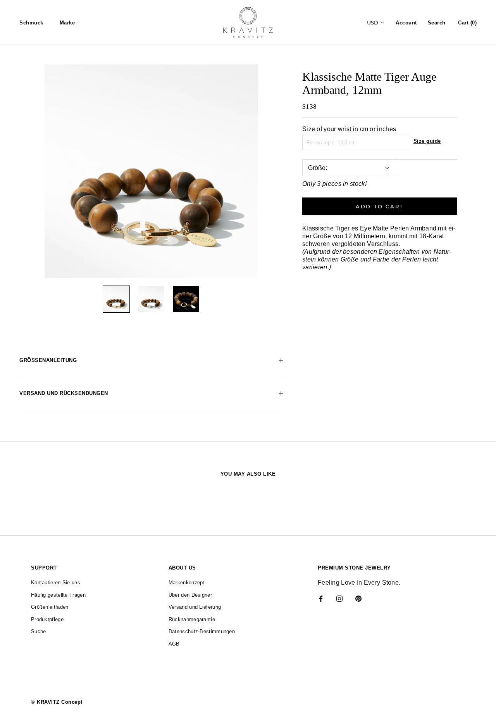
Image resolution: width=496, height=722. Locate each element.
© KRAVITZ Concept (57, 702)
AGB (174, 644)
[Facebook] (321, 598)
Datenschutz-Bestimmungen (202, 631)
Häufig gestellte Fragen (58, 595)
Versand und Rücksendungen (63, 393)
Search (437, 23)
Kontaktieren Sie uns (55, 582)
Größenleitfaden (50, 607)
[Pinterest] (358, 598)
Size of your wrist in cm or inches (349, 129)
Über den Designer (190, 595)
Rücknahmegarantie (192, 619)
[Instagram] (339, 598)
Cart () (467, 23)
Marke (67, 23)
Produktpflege (47, 619)
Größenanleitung (48, 360)
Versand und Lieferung (195, 607)
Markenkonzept (187, 582)
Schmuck (31, 23)
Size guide (427, 141)
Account (406, 23)
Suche (38, 631)
